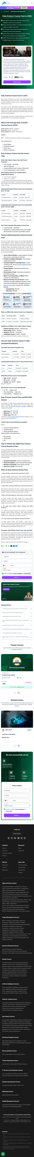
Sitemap (20, 872)
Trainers (4, 867)
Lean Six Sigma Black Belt (15, 1106)
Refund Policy (21, 870)
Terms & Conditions (17, 573)
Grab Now (24, 7)
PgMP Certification (14, 932)
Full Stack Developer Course (9, 1085)
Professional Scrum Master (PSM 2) (19, 899)
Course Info (21, 850)
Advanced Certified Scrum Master (14, 907)
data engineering (23, 264)
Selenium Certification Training (14, 1010)
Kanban (12, 905)
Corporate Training (7, 853)
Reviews (4, 855)
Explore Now (6, 589)
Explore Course (17, 82)
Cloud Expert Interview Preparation (16, 972)
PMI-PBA (11, 934)
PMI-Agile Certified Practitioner (20, 896)
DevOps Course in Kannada (19, 968)
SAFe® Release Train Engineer (13, 894)
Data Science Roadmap (8, 734)
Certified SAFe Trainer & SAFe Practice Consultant (14, 1064)
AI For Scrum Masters (7, 1054)
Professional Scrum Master (13, 888)
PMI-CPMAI (16, 920)
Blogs (19, 848)
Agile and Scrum (6, 672)
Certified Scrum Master (8, 675)
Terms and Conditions (9, 1114)
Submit (16, 815)
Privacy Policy (21, 867)
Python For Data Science (17, 1027)
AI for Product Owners (24, 911)
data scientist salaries (13, 416)
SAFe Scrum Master (11, 890)
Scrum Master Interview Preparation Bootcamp (20, 953)
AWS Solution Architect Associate (13, 974)
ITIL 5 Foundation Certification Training (12, 1073)
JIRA (8, 905)
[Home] (1, 11)
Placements (5, 865)
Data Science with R (18, 1029)
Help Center (5, 870)
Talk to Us (16, 577)
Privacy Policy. (27, 573)
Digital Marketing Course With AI (10, 1095)
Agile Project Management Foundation (12, 1041)
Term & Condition (22, 865)
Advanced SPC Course (12, 911)
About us (4, 848)
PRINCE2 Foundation (14, 922)
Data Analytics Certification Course (19, 1025)
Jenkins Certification (14, 975)
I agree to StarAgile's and (17, 573)
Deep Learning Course (14, 1031)
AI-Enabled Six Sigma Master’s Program (12, 1104)
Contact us (5, 850)
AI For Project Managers (20, 937)
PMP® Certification (7, 920)
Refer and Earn (17, 833)
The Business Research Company (17, 406)
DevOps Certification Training (19, 966)
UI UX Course (20, 1085)
